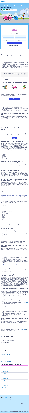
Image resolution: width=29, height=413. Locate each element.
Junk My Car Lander (4, 387)
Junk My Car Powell (4, 392)
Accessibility (16, 402)
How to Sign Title (16, 401)
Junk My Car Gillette (5, 371)
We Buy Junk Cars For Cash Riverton (6, 361)
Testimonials (11, 400)
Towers (21, 402)
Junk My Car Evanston (5, 385)
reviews (7, 298)
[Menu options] (27, 1)
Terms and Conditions (26, 401)
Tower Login (21, 403)
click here (7, 197)
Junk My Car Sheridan (5, 378)
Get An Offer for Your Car (14, 98)
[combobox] (8, 36)
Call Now (15, 29)
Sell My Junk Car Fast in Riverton (6, 354)
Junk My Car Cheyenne (5, 366)
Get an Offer (11, 399)
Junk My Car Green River (5, 389)
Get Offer (14, 43)
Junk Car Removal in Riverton (5, 356)
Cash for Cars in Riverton (5, 359)
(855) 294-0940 (26, 302)
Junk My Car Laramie (5, 373)
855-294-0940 (20, 175)
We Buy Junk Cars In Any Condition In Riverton (8, 352)
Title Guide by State (23, 329)
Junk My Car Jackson (5, 380)
